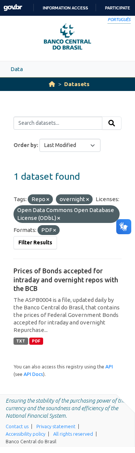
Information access (65, 8)
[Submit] (112, 123)
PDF (36, 341)
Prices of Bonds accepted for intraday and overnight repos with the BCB (66, 279)
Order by (25, 145)
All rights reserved (73, 433)
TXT (20, 341)
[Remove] (47, 199)
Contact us (17, 426)
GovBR (12, 7)
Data (16, 69)
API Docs (33, 374)
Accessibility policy (25, 433)
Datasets (77, 84)
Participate (117, 8)
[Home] (52, 84)
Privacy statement (55, 426)
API (109, 366)
